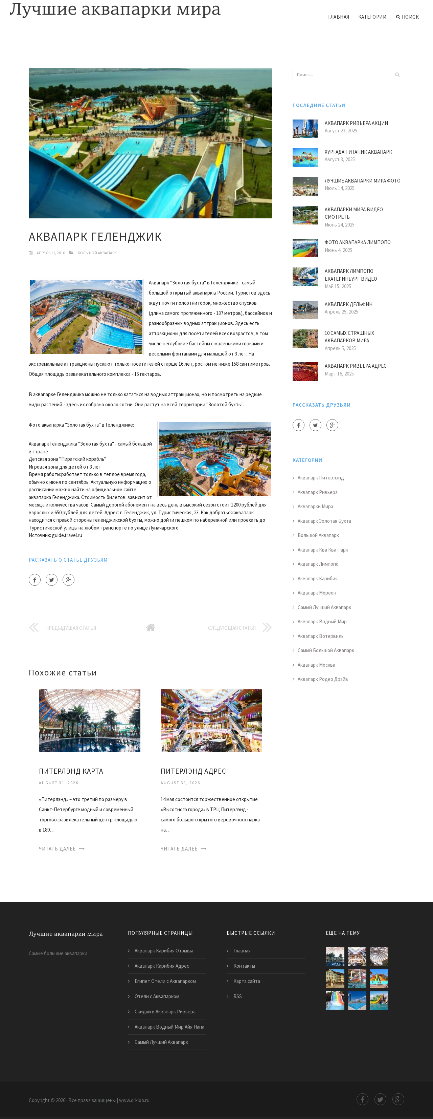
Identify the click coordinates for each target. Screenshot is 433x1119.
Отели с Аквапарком (157, 996)
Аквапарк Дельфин (348, 304)
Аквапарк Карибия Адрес (162, 966)
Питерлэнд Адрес (193, 771)
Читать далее (57, 848)
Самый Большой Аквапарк (326, 650)
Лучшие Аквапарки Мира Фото (363, 180)
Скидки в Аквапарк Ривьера (165, 1011)
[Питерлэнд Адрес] (211, 720)
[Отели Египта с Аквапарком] (379, 978)
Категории (372, 17)
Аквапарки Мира (315, 506)
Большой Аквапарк (97, 252)
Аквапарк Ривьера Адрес (356, 366)
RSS (237, 996)
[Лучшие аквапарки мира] (115, 11)
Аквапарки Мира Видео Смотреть (354, 213)
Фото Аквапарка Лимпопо (358, 242)
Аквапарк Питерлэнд (321, 477)
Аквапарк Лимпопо (318, 564)
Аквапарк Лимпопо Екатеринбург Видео (351, 275)
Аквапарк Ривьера (318, 492)
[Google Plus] (68, 580)
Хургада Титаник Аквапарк (358, 152)
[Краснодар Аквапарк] (335, 1000)
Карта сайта (246, 981)
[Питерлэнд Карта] (89, 720)
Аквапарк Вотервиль (321, 636)
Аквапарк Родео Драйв (323, 679)
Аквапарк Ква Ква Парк (323, 549)
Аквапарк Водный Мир (322, 621)
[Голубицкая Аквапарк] (379, 1000)
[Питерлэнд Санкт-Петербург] (379, 956)
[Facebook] (35, 580)
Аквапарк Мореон (317, 592)
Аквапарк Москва (316, 665)
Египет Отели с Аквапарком (165, 981)
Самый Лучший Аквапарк (324, 607)
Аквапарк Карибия (318, 578)
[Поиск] (397, 74)
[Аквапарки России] (357, 1000)
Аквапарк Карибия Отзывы (164, 950)
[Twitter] (52, 580)
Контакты (244, 966)
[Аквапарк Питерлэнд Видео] (357, 978)
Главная (338, 17)
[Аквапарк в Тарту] (335, 978)
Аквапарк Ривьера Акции (356, 123)
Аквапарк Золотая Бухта (324, 521)
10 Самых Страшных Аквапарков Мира (349, 337)
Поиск (410, 17)
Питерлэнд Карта (71, 771)
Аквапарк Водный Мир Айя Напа (169, 1027)
